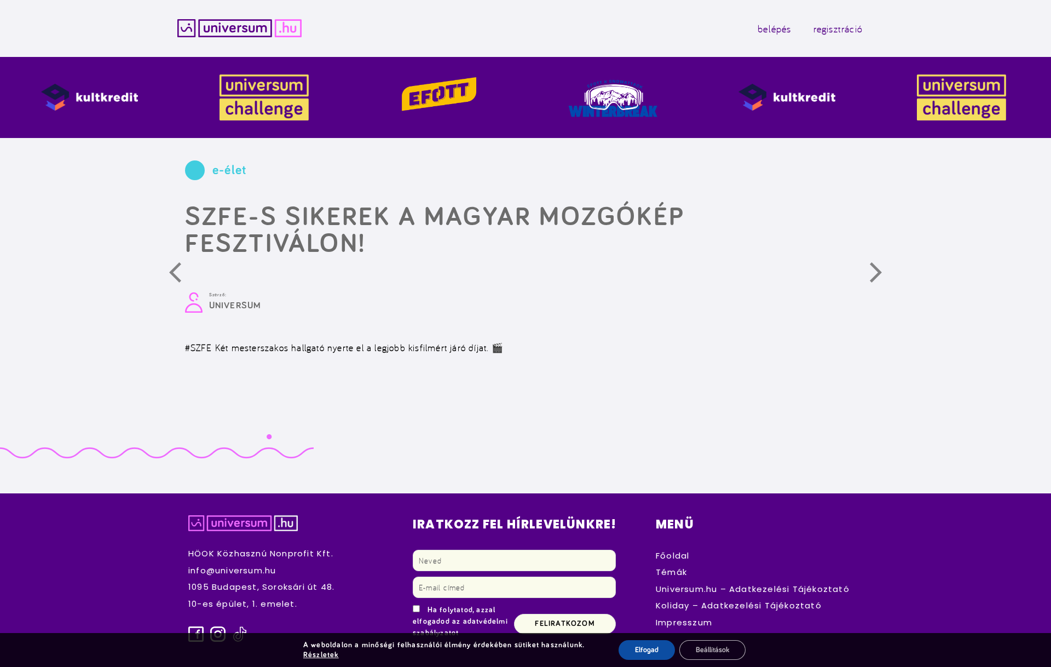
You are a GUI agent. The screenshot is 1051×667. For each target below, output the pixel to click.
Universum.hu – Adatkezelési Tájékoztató (753, 589)
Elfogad (647, 650)
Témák (671, 572)
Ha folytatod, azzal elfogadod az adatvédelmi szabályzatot (460, 621)
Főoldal (672, 555)
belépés (774, 28)
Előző (181, 274)
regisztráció (838, 28)
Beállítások (712, 650)
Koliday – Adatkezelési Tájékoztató (739, 605)
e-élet (229, 170)
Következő (882, 274)
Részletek (321, 655)
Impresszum (684, 622)
